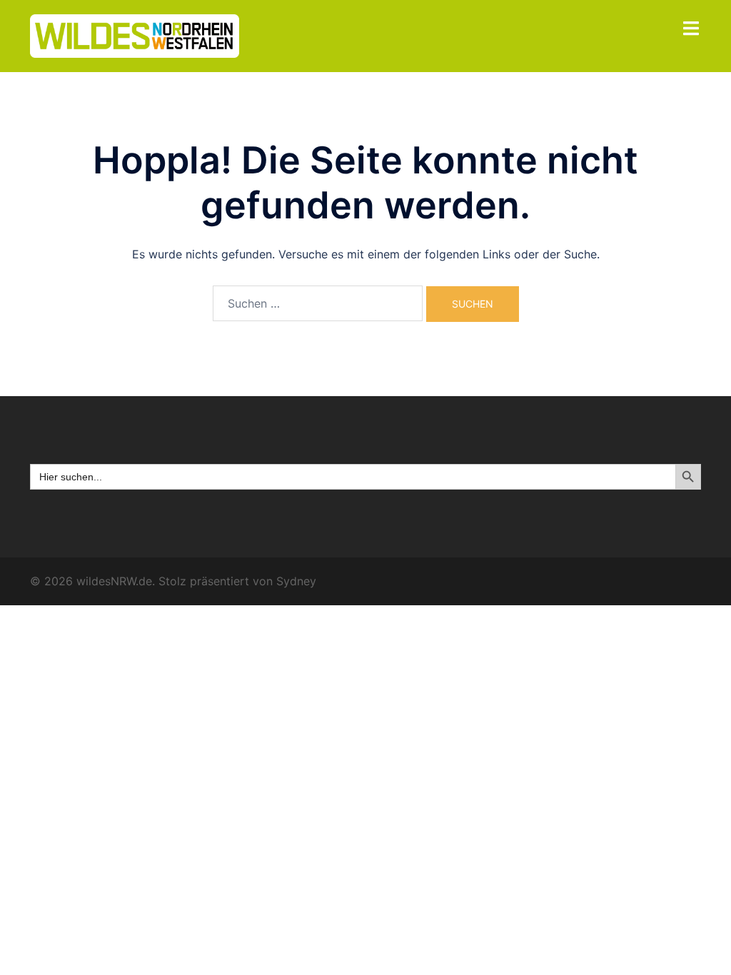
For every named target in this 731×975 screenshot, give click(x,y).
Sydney (296, 581)
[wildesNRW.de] (134, 35)
